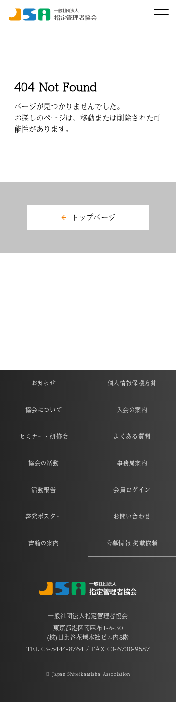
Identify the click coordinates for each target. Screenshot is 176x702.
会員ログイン (132, 489)
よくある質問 (132, 436)
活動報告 (43, 489)
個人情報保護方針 (132, 383)
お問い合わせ (132, 516)
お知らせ (43, 383)
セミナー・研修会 (43, 436)
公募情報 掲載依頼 (131, 543)
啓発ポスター (44, 516)
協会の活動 (43, 463)
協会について (44, 409)
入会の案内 (132, 409)
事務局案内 (132, 463)
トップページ (93, 216)
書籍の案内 (43, 543)
